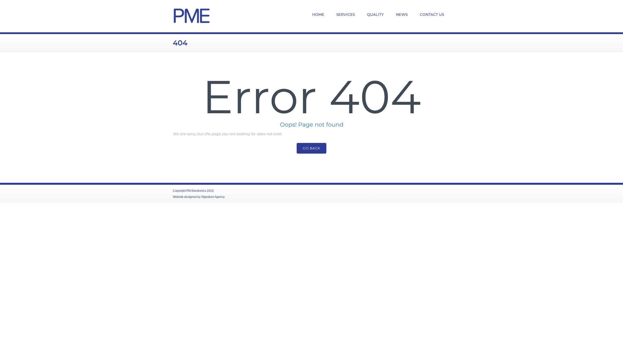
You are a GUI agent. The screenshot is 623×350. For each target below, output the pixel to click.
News (402, 14)
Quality (375, 14)
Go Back (311, 148)
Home (318, 14)
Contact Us (432, 14)
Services (345, 14)
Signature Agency (213, 197)
